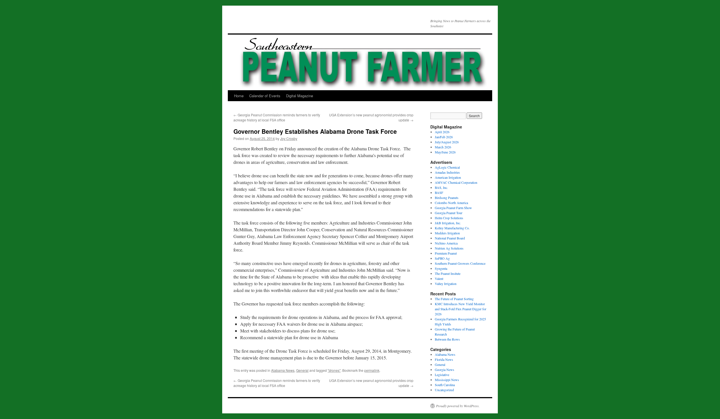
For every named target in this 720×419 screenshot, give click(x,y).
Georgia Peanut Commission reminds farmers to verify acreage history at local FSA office (276, 117)
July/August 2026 (447, 142)
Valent (439, 278)
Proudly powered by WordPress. (458, 406)
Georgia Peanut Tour (448, 212)
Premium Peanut (446, 253)
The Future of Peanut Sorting (454, 298)
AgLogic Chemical (447, 167)
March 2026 (443, 147)
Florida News (444, 359)
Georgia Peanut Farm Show (453, 207)
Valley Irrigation (445, 283)
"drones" (334, 370)
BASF (439, 192)
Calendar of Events (264, 95)
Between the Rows (447, 339)
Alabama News (282, 370)
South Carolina (445, 384)
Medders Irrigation (447, 233)
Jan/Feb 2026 (444, 137)
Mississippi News (447, 379)
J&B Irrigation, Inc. (448, 223)
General (302, 370)
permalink (371, 370)
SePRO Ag (442, 258)
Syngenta (441, 268)
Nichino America (446, 243)
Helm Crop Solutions (449, 218)
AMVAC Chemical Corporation (456, 182)
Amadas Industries (447, 172)
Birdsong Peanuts (446, 197)
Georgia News (444, 369)
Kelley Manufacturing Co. (452, 228)
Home (239, 95)
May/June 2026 (445, 152)
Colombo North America (451, 202)
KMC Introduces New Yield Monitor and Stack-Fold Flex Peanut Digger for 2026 (460, 309)
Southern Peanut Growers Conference (460, 263)
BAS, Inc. (441, 187)
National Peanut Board (450, 238)
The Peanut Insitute (447, 273)
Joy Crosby (288, 138)
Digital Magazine (299, 95)
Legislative (442, 374)
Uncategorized (444, 390)
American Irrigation (448, 177)
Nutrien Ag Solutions (449, 248)
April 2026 (442, 132)
